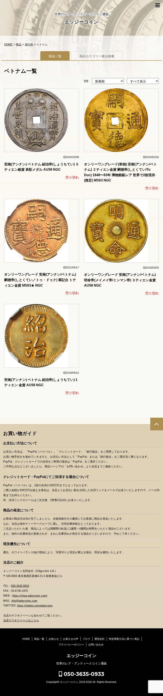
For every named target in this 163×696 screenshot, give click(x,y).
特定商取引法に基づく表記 (124, 638)
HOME (26, 638)
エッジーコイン (81, 22)
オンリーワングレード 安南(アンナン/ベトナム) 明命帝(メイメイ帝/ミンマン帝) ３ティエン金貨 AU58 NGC (120, 280)
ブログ (86, 638)
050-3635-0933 (20, 586)
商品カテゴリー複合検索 (96, 56)
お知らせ (54, 638)
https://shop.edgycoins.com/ (29, 595)
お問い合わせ (96, 644)
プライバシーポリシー (71, 644)
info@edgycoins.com (24, 600)
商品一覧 (55, 56)
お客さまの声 (70, 638)
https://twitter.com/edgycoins (35, 605)
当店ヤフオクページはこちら (21, 620)
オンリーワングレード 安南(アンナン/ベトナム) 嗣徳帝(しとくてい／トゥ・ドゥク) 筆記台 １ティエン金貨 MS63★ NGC (40, 280)
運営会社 (99, 638)
